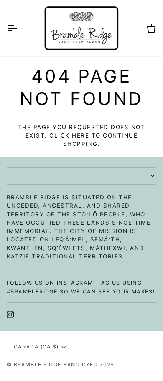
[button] (81, 176)
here (80, 135)
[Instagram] (10, 314)
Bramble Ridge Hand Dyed (56, 364)
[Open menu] (19, 28)
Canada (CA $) (36, 346)
